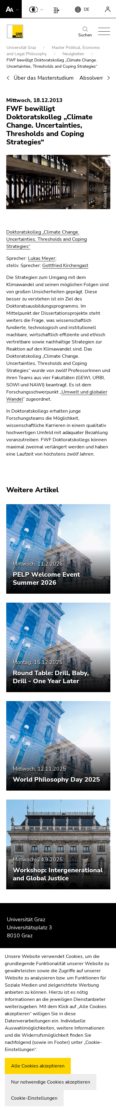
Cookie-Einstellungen (34, 1098)
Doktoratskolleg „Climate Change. (42, 232)
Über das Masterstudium (43, 77)
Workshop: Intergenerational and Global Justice (58, 874)
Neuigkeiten (73, 54)
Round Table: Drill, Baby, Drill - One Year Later (51, 677)
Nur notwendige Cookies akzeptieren (50, 1082)
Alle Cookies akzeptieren (38, 1066)
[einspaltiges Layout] (58, 9)
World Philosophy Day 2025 (56, 779)
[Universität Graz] (15, 32)
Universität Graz (22, 47)
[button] (11, 9)
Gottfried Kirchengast (65, 265)
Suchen (85, 35)
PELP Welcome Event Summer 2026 (46, 578)
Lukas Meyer (41, 258)
